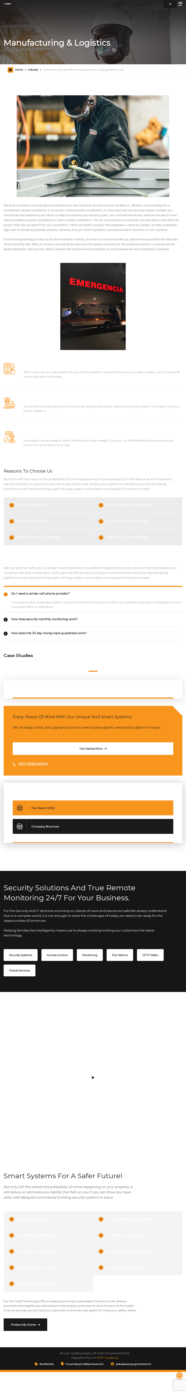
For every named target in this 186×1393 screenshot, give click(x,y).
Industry (33, 69)
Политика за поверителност (84, 1364)
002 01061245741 (33, 764)
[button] (93, 671)
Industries (17, 687)
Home (19, 69)
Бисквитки (47, 1364)
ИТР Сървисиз (108, 1357)
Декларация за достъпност (133, 1364)
